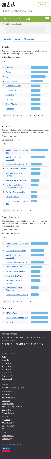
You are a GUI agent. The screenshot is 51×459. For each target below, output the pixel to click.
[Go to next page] (5, 119)
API (3, 429)
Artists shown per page (11, 57)
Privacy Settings (8, 413)
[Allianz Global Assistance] (6, 449)
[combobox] (25, 11)
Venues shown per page (11, 140)
